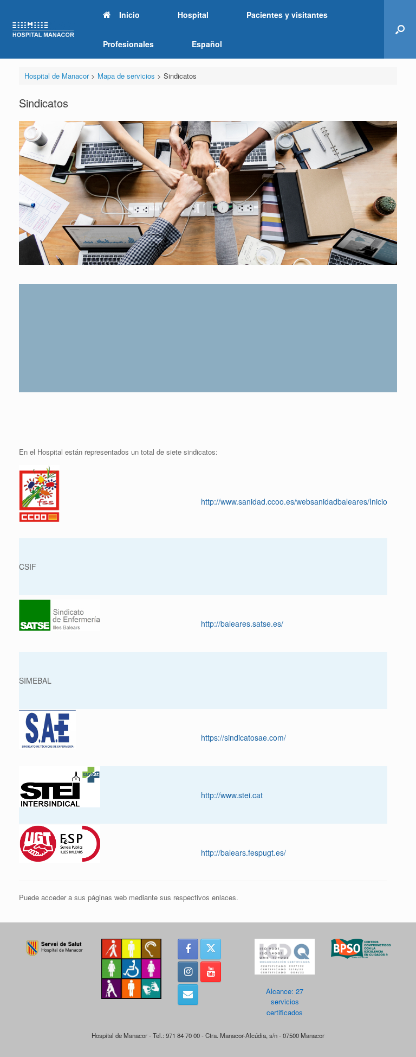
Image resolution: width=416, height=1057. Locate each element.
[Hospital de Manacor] (43, 30)
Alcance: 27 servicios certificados (284, 1001)
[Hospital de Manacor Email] (188, 994)
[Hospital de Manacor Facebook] (188, 949)
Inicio (129, 14)
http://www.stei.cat (232, 794)
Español (207, 44)
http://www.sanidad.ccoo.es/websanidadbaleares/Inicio (294, 501)
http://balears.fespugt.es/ (243, 852)
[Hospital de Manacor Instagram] (188, 972)
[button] (400, 29)
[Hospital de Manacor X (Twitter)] (210, 949)
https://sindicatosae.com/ (243, 737)
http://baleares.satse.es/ (242, 623)
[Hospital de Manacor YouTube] (210, 972)
